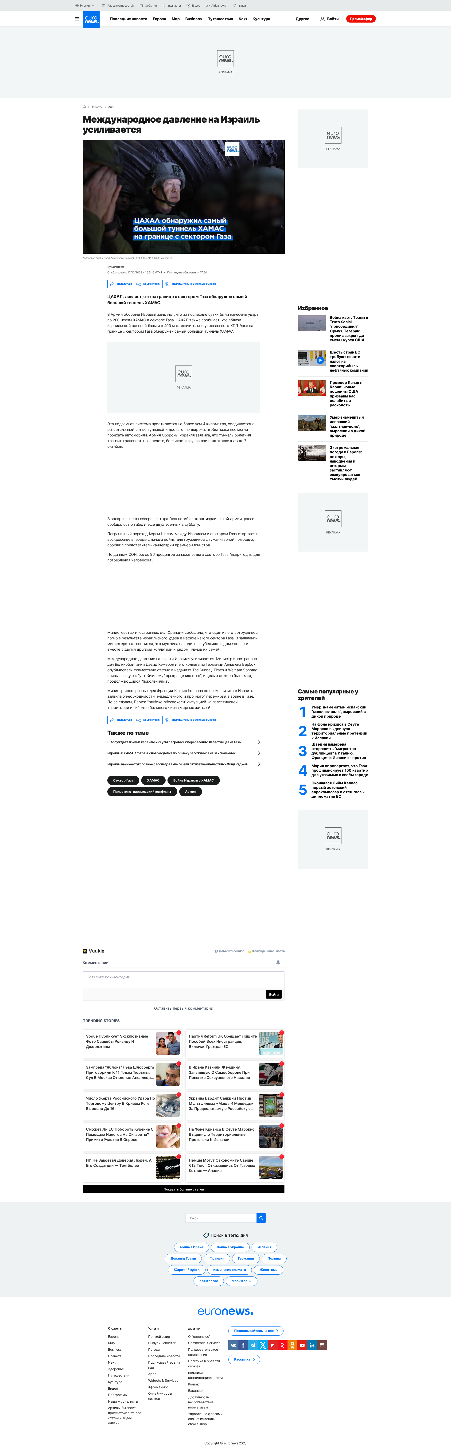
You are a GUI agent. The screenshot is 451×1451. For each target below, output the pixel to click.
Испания (264, 1247)
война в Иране (191, 1247)
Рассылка (242, 1359)
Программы (118, 1395)
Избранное (313, 308)
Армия (190, 791)
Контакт (194, 1384)
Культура (261, 18)
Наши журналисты (123, 1401)
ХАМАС (153, 780)
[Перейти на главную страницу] (91, 19)
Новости (96, 107)
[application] (184, 197)
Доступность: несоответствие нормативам (201, 1402)
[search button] (235, 5)
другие (193, 1328)
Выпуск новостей (162, 1343)
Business (193, 18)
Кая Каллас (208, 1281)
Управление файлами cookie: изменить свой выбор (205, 1419)
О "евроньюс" (199, 1336)
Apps (152, 1374)
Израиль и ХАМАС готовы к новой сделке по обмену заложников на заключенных (171, 753)
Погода (154, 1349)
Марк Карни (242, 1281)
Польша (274, 1258)
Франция (217, 1258)
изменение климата (229, 1270)
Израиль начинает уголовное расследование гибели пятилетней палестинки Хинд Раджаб (177, 764)
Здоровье (116, 1369)
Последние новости (128, 18)
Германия (246, 1258)
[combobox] (258, 5)
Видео (113, 1388)
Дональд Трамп (183, 1258)
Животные (268, 1270)
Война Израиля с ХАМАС (193, 780)
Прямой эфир (361, 19)
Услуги (153, 1328)
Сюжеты (115, 1328)
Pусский (85, 5)
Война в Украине (230, 1247)
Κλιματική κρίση (187, 1270)
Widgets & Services (163, 1380)
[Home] (84, 107)
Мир (176, 18)
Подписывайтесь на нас (254, 1331)
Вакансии (195, 1391)
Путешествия (220, 18)
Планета (114, 1356)
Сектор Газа (123, 780)
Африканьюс (158, 1387)
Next (243, 18)
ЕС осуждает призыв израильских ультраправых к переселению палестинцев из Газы (174, 742)
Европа (159, 18)
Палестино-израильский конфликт (142, 791)
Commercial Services (204, 1343)
